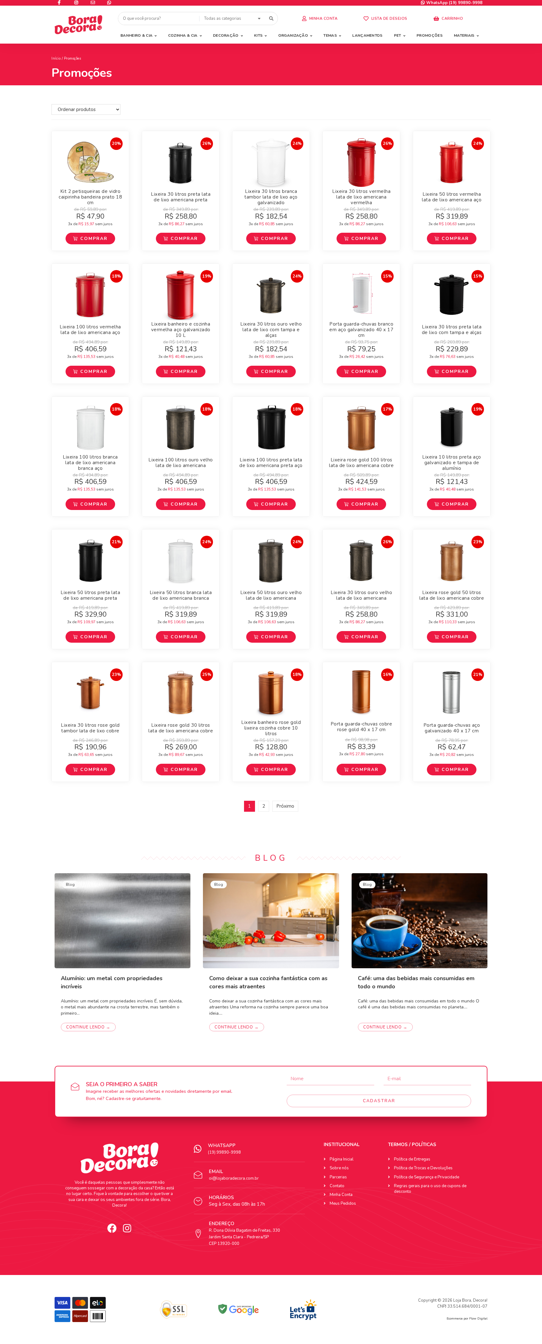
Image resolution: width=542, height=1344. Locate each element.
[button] (320, 18)
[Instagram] (127, 1228)
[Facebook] (112, 1228)
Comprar (94, 239)
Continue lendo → (88, 1027)
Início (56, 58)
